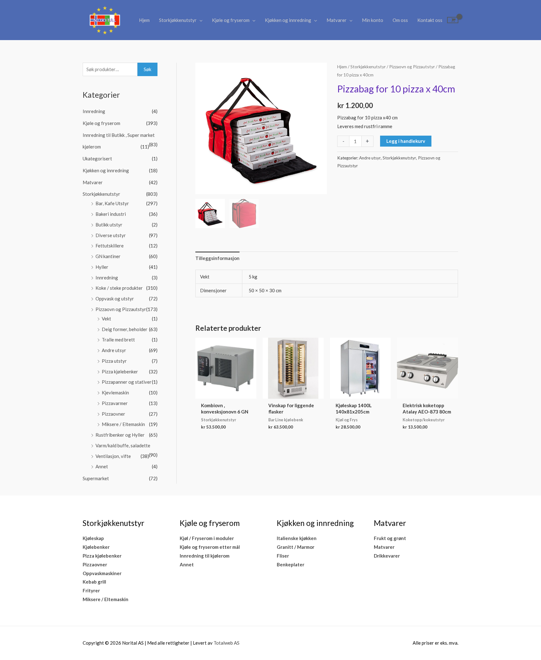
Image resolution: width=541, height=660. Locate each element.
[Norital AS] (104, 19)
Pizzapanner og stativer (127, 382)
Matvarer (337, 20)
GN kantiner (108, 256)
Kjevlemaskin (115, 392)
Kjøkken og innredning (288, 20)
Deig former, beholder (124, 329)
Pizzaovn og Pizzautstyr (120, 309)
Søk (147, 69)
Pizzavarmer (115, 403)
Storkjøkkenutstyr (178, 20)
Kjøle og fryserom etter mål (210, 547)
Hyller (101, 267)
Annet (101, 466)
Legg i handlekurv (405, 141)
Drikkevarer (387, 556)
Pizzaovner (113, 414)
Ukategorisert (97, 158)
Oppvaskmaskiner (102, 573)
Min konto (372, 20)
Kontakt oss (429, 20)
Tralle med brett (118, 339)
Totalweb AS (227, 643)
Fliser (283, 556)
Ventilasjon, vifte (113, 456)
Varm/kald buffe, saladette (122, 445)
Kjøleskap (93, 538)
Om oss (400, 20)
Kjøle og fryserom (231, 20)
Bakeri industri (110, 214)
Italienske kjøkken (297, 538)
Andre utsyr (114, 350)
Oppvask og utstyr (114, 298)
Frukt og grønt (390, 538)
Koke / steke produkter (119, 288)
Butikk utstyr (108, 224)
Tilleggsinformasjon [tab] (217, 258)
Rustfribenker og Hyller (120, 435)
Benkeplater (290, 564)
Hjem (144, 20)
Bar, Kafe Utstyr (112, 203)
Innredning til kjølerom (204, 556)
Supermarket (96, 478)
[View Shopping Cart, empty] (452, 20)
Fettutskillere (109, 245)
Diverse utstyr (110, 235)
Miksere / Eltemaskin (123, 424)
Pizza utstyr (114, 361)
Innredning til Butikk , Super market (119, 135)
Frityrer (91, 590)
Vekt (106, 318)
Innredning (94, 111)
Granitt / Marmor (295, 547)
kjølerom (92, 146)
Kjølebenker (96, 547)
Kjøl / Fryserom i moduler (207, 538)
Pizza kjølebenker (120, 371)
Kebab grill (94, 582)
